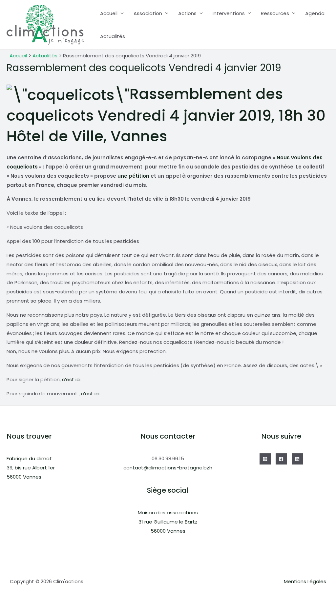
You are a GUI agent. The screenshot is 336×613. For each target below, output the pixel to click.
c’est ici (71, 379)
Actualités (112, 36)
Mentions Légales (305, 581)
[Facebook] (281, 459)
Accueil (108, 13)
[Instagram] (265, 459)
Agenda (315, 13)
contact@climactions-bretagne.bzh (167, 467)
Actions (187, 13)
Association (148, 13)
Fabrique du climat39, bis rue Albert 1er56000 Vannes (31, 467)
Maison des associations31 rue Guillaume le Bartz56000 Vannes (168, 521)
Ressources (275, 13)
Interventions (229, 13)
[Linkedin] (297, 459)
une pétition (133, 175)
